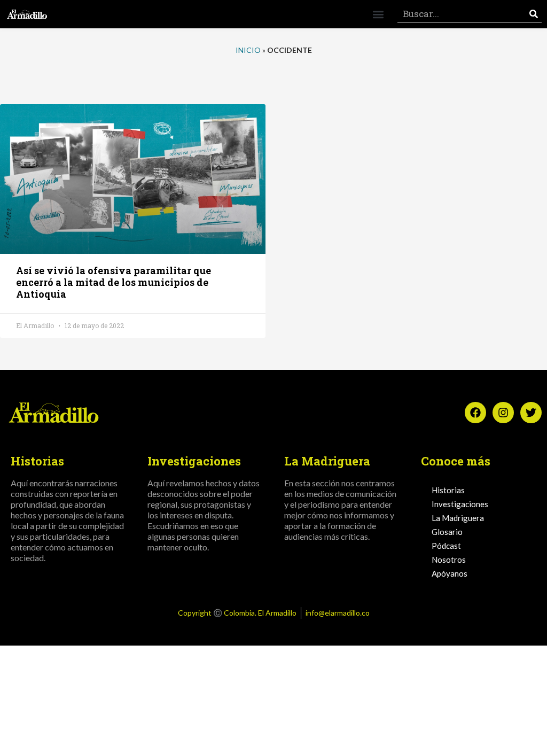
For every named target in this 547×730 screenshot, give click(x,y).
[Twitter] (531, 412)
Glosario (447, 532)
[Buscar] (534, 14)
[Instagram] (503, 412)
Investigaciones (460, 504)
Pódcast (446, 545)
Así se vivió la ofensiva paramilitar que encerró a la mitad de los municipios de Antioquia (113, 282)
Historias (448, 490)
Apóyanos (449, 573)
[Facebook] (475, 412)
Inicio (248, 50)
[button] (378, 14)
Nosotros (449, 559)
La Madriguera (458, 518)
